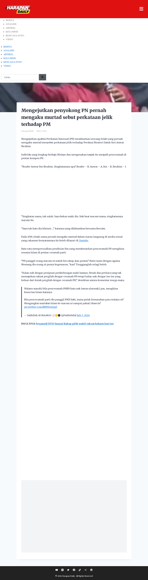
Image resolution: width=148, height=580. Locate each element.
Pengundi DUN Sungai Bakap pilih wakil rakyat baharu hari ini (75, 323)
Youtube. (83, 240)
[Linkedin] (91, 570)
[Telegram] (85, 570)
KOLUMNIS (12, 31)
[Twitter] (68, 570)
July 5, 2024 (83, 315)
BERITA (10, 20)
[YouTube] (56, 570)
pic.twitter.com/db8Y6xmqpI (40, 306)
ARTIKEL (11, 27)
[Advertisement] (74, 193)
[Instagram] (62, 570)
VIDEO (9, 39)
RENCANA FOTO (15, 35)
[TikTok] (79, 570)
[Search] (42, 77)
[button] (88, 9)
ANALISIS (11, 23)
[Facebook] (74, 570)
